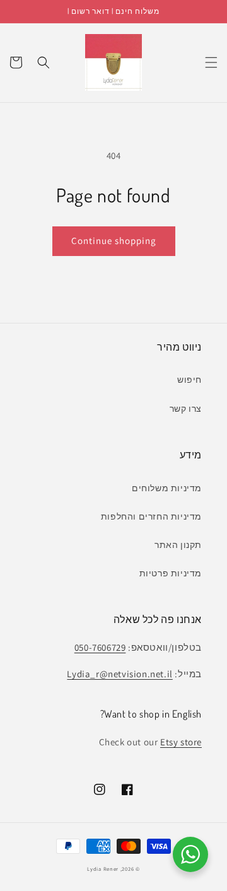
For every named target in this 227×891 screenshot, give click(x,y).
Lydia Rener (103, 868)
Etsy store (181, 742)
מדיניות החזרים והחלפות (151, 516)
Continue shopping (113, 241)
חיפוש (189, 379)
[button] (211, 62)
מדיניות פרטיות (170, 573)
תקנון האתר (178, 544)
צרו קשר (186, 408)
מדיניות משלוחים (167, 488)
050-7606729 (100, 647)
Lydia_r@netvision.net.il (119, 674)
